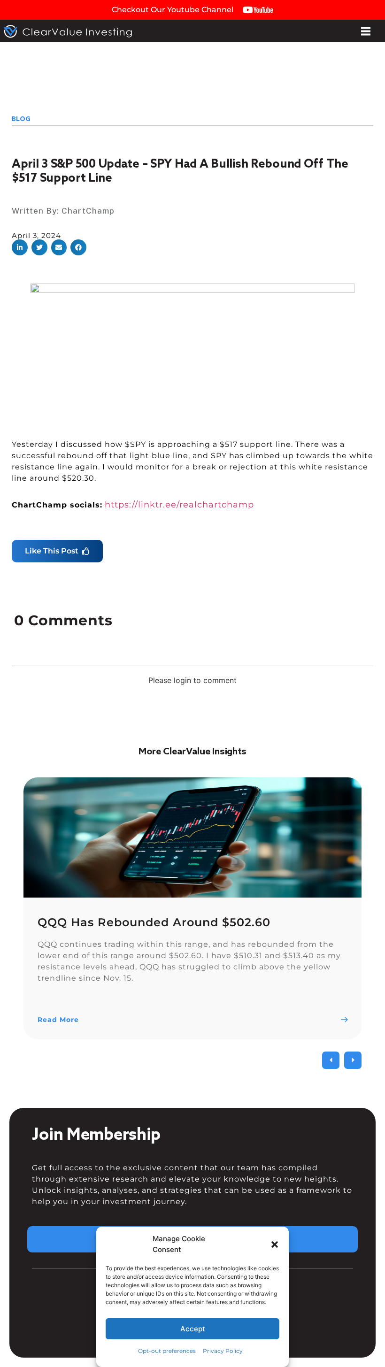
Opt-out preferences (167, 1350)
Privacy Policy (223, 1350)
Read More (58, 1019)
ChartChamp (88, 210)
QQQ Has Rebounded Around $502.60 (154, 922)
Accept (192, 1328)
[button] (274, 1244)
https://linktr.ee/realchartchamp (179, 504)
